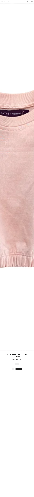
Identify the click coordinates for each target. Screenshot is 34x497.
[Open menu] (32, 1)
